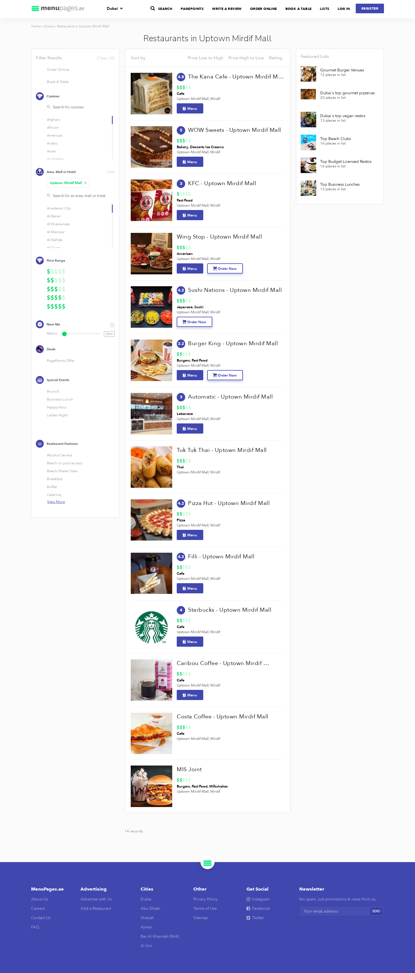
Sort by (138, 58)
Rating (275, 58)
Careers (38, 908)
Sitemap (200, 917)
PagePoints (192, 8)
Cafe (180, 93)
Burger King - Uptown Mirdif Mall (233, 343)
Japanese (185, 307)
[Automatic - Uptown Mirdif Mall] (151, 413)
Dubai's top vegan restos (342, 116)
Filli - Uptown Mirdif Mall (221, 556)
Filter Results (75, 58)
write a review (227, 8)
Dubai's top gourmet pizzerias (347, 93)
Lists (324, 8)
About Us (39, 899)
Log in (344, 8)
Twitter (258, 917)
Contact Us (41, 917)
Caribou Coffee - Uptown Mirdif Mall (224, 663)
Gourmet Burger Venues (342, 70)
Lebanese (185, 413)
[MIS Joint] (151, 786)
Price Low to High (205, 58)
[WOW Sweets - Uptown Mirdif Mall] (151, 147)
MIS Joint (189, 769)
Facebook (261, 908)
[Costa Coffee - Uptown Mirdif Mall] (151, 733)
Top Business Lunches (340, 184)
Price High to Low (246, 58)
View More (56, 501)
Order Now (227, 268)
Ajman (146, 927)
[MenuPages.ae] (58, 9)
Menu (192, 108)
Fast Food (185, 200)
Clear (110, 172)
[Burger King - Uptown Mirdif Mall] (151, 360)
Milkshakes (218, 786)
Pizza (181, 520)
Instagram (261, 899)
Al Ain (146, 945)
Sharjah (147, 917)
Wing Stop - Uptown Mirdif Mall (219, 236)
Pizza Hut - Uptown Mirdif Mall (229, 503)
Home (36, 26)
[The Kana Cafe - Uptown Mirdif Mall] (151, 93)
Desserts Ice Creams (207, 147)
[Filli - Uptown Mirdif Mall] (151, 573)
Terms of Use (205, 908)
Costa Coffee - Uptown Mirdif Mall (222, 716)
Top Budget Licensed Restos (346, 161)
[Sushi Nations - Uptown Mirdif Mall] (151, 307)
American (185, 253)
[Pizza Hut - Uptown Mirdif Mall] (151, 520)
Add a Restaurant (95, 908)
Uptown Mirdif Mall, (193, 98)
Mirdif (215, 98)
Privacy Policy (205, 899)
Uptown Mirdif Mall (68, 182)
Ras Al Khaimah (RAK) (160, 936)
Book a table (298, 8)
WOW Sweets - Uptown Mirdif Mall (234, 130)
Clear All (106, 58)
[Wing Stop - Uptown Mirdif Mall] (151, 253)
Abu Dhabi (150, 908)
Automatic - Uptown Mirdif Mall (230, 397)
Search (165, 8)
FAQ (35, 927)
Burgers (183, 360)
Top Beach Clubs (335, 139)
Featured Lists (315, 56)
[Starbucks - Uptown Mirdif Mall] (151, 627)
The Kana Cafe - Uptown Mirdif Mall (236, 76)
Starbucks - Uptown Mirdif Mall (229, 610)
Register (369, 8)
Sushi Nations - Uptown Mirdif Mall (235, 290)
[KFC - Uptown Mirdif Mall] (151, 200)
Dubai (112, 8)
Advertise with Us (96, 899)
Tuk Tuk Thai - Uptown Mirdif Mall (222, 450)
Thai (180, 467)
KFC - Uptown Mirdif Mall (222, 183)
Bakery (182, 147)
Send (376, 911)
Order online (263, 8)
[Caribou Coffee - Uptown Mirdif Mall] (151, 680)
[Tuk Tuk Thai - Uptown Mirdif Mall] (151, 467)
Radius (52, 333)
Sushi (198, 307)
